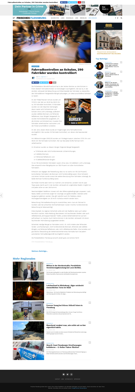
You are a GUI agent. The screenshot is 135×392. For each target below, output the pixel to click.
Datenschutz (69, 379)
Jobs (76, 18)
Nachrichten (55, 18)
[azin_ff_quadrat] (77, 124)
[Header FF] (67, 15)
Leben (62, 18)
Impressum (77, 379)
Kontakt (57, 379)
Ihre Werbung (92, 18)
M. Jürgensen (42, 76)
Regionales (69, 18)
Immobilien (83, 18)
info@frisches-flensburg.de (79, 388)
